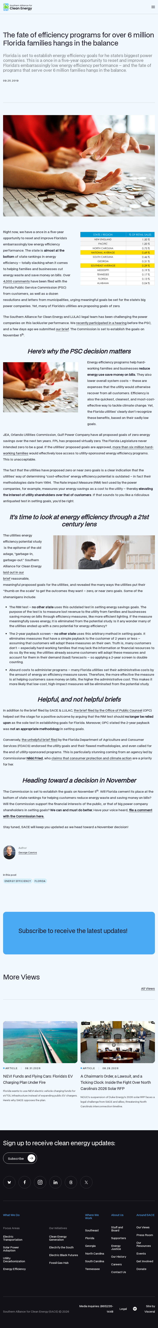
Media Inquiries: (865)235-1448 (96, 1308)
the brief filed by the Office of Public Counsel (108, 710)
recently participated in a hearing (101, 323)
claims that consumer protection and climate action (91, 758)
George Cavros (27, 852)
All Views (148, 988)
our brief (62, 329)
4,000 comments (16, 281)
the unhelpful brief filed (39, 739)
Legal (123, 1309)
